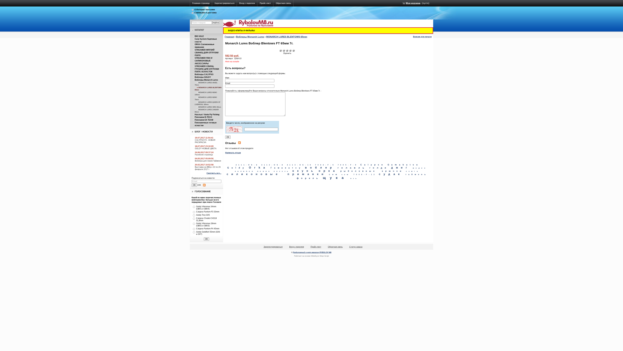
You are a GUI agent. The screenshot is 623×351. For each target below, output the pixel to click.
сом (334, 174)
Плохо (284, 50)
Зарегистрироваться (224, 3)
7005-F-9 (348, 165)
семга (412, 171)
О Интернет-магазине (204, 9)
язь (354, 178)
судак (391, 174)
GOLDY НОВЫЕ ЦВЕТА (205, 148)
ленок (264, 171)
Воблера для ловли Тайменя (208, 161)
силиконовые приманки (276, 174)
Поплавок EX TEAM (204, 120)
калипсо (245, 171)
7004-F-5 (325, 165)
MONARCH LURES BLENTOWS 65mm (286, 36)
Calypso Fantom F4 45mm (207, 229)
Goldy (236, 168)
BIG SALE (199, 36)
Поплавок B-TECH (203, 117)
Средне (287, 50)
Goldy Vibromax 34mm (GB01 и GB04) (206, 207)
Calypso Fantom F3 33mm (207, 212)
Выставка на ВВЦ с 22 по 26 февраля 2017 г (208, 168)
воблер (320, 167)
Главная (229, 36)
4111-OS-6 (247, 165)
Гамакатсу (287, 168)
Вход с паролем (247, 3)
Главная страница (201, 3)
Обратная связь (283, 3)
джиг (400, 167)
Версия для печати (422, 37)
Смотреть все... (214, 173)
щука (335, 178)
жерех (420, 168)
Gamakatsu (404, 165)
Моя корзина (413, 3)
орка (328, 170)
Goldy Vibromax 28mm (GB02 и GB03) (206, 224)
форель (308, 178)
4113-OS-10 (300, 165)
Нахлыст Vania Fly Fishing (207, 114)
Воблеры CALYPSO (204, 74)
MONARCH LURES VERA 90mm (209, 107)
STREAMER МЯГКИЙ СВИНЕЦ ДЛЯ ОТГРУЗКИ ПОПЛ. (207, 53)
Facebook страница (204, 155)
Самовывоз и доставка (205, 13)
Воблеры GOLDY (203, 77)
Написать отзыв (233, 153)
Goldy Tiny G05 (203, 215)
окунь (304, 170)
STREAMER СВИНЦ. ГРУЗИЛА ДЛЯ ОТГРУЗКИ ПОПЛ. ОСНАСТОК (207, 69)
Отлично (293, 50)
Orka (258, 167)
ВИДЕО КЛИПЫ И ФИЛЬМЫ (241, 30)
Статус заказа (355, 247)
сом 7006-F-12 (359, 174)
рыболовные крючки (371, 171)
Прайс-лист (265, 3)
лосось (282, 171)
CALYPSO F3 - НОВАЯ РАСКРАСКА (205, 141)
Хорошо (290, 50)
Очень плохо (280, 50)
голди (379, 168)
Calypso (372, 165)
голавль (352, 167)
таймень (416, 174)
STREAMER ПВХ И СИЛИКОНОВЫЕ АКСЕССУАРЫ (203, 61)
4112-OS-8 (272, 165)
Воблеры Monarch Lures (206, 80)
